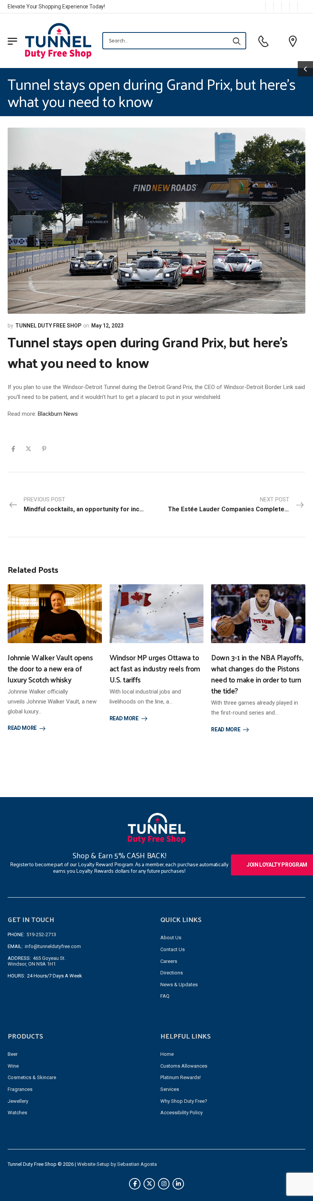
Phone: (16, 934)
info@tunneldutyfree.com (53, 946)
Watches (17, 1112)
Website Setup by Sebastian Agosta (117, 1164)
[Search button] (236, 41)
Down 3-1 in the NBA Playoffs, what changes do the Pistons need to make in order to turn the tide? (257, 674)
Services (169, 1089)
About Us (170, 937)
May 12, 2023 (107, 326)
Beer (13, 1054)
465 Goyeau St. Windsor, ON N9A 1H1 (37, 961)
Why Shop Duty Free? (183, 1101)
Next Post (236, 504)
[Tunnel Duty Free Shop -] (58, 40)
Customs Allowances (183, 1066)
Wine (13, 1066)
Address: (19, 958)
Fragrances (20, 1089)
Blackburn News (58, 413)
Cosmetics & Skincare (32, 1077)
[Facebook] (13, 449)
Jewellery (18, 1101)
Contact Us (172, 949)
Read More (22, 728)
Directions (171, 973)
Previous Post (90, 504)
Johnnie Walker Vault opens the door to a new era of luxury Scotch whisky (50, 668)
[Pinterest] (44, 449)
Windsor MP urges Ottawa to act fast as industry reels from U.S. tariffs (155, 668)
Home (167, 1054)
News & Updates (179, 984)
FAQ (164, 996)
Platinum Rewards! (180, 1077)
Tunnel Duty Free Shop (48, 326)
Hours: (16, 976)
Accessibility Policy (181, 1112)
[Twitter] (28, 449)
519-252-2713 (41, 934)
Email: (15, 946)
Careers (168, 961)
